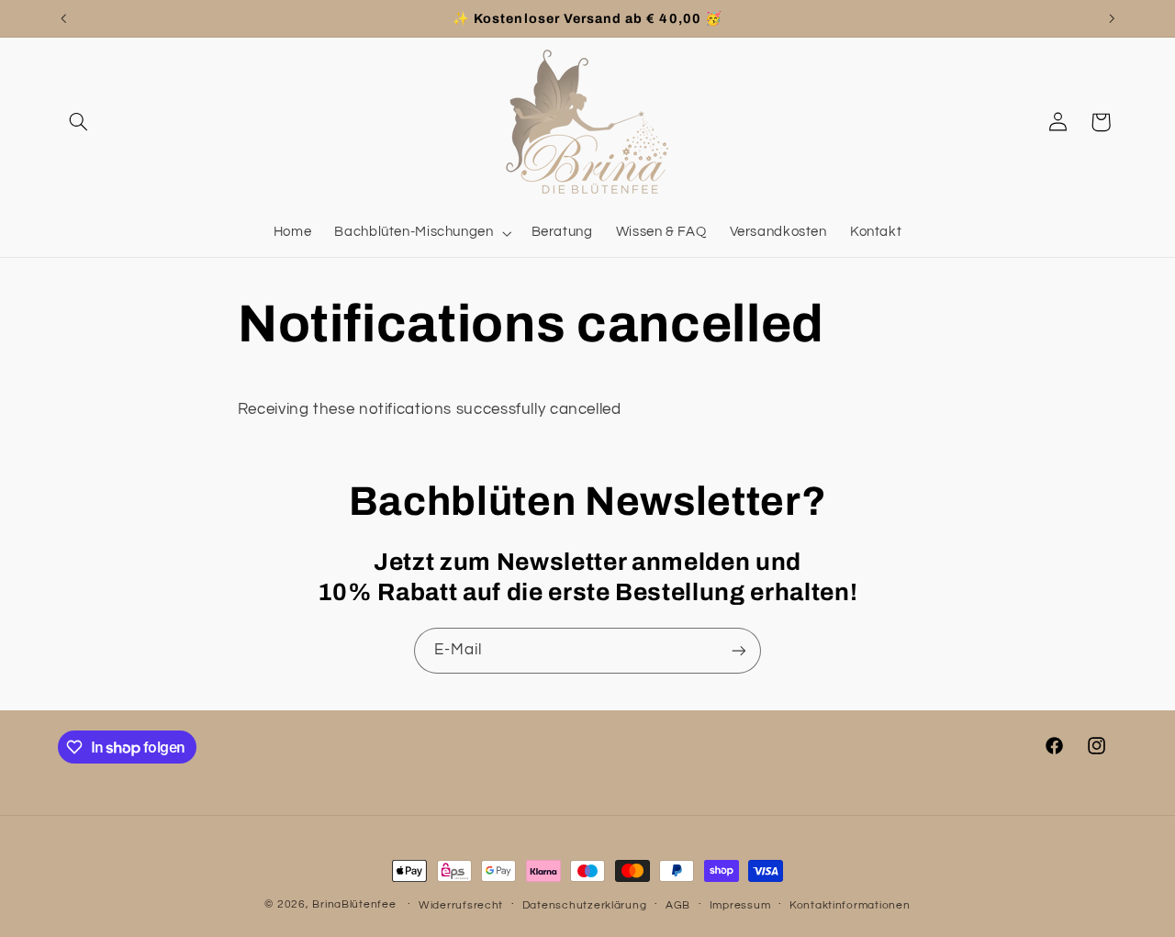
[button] (79, 122)
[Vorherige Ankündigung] (63, 18)
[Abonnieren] (739, 650)
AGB (678, 905)
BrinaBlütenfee (355, 904)
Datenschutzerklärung (584, 905)
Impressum (740, 905)
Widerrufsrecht (461, 905)
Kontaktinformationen (850, 905)
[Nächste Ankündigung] (1111, 18)
